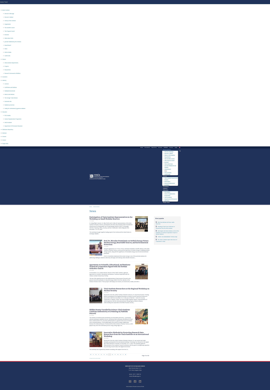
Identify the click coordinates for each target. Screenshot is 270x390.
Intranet (4, 136)
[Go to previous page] (93, 354)
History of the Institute (10, 20)
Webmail (4, 133)
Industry (4, 80)
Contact (4, 140)
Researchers (7, 69)
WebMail (166, 147)
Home (141, 147)
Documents (147, 147)
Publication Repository (7, 129)
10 (95, 354)
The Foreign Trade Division (11, 98)
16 (112, 354)
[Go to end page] (125, 354)
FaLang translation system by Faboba (94, 358)
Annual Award (7, 45)
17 (115, 354)
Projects (6, 66)
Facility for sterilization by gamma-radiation (14, 108)
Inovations (4, 76)
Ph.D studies (7, 115)
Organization (7, 24)
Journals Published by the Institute (12, 41)
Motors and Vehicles (9, 94)
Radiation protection (9, 105)
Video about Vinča (8, 38)
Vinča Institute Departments (11, 62)
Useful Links (7, 55)
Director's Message (9, 13)
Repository (154, 147)
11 (98, 354)
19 (120, 354)
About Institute (6, 10)
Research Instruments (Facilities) (12, 73)
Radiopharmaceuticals (9, 91)
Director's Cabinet (8, 17)
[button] (179, 151)
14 (106, 354)
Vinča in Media (7, 52)
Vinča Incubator (8, 122)
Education (4, 112)
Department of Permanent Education (13, 126)
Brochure (6, 34)
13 (104, 354)
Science (4, 59)
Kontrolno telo (7, 101)
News (5, 48)
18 (117, 354)
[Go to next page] (123, 354)
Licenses (6, 84)
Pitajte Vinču (5, 143)
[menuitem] (167, 149)
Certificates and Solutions (10, 87)
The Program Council (9, 31)
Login (176, 147)
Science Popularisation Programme (12, 119)
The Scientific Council (9, 27)
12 (101, 354)
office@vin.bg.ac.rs (136, 376)
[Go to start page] (90, 354)
